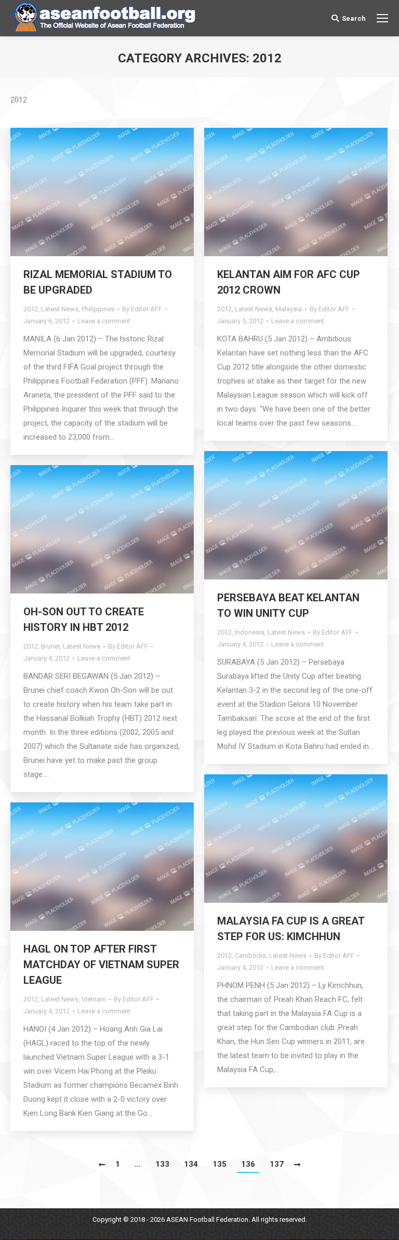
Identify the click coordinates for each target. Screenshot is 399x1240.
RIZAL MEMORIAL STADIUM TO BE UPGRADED (97, 282)
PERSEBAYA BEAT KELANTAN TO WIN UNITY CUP (288, 605)
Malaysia (288, 309)
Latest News (59, 309)
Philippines (98, 309)
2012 (30, 309)
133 (162, 1164)
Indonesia (249, 632)
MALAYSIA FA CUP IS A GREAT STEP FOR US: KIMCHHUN (290, 929)
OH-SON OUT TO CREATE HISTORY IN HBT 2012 (83, 619)
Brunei (50, 646)
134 (191, 1164)
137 (277, 1164)
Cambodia (250, 955)
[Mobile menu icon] (382, 18)
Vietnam (94, 999)
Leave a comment (103, 321)
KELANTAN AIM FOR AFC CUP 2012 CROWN (288, 282)
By (142, 309)
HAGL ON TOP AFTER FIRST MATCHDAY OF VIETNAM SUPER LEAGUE (101, 964)
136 (248, 1164)
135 (219, 1164)
